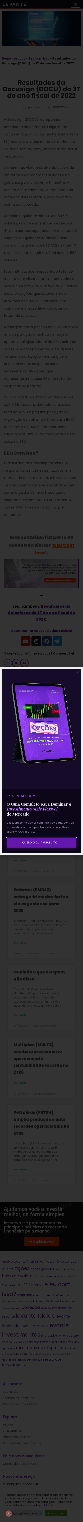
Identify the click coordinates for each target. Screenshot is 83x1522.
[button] (77, 672)
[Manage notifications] (8, 1513)
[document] (41, 761)
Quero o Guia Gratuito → (41, 842)
